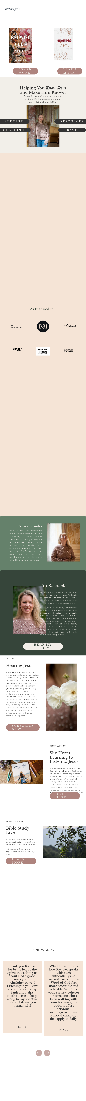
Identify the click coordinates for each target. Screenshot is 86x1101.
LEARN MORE (25, 71)
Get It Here (63, 795)
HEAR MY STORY (43, 646)
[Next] (47, 1053)
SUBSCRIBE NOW (23, 727)
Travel (72, 130)
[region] (43, 1001)
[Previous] (39, 1053)
